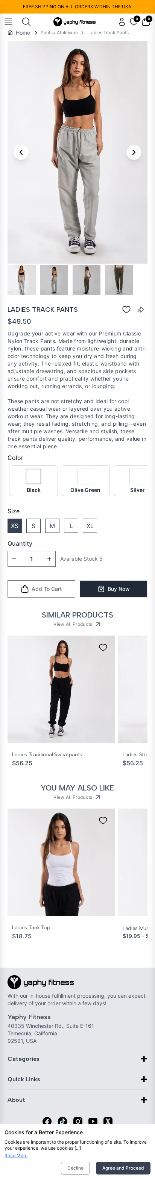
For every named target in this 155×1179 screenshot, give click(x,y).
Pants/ (48, 32)
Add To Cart (47, 589)
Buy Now (119, 589)
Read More (16, 1155)
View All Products (72, 624)
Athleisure (67, 32)
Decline (75, 1168)
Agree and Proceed (123, 1168)
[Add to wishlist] (103, 647)
